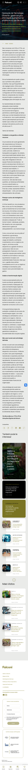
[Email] (20, 427)
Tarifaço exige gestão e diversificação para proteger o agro (17, 526)
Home (6, 43)
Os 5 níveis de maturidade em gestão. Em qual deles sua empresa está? (12, 508)
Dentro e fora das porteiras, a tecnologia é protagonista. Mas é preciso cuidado (12, 460)
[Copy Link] (24, 427)
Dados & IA (10, 448)
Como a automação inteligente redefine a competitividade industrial (17, 554)
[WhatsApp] (16, 427)
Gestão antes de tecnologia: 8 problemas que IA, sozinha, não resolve (17, 569)
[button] (18, 2)
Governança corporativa (12, 503)
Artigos (8, 474)
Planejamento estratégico (12, 484)
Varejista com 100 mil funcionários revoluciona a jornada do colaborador (17, 539)
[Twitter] (8, 427)
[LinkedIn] (4, 427)
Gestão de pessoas (17, 535)
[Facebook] (12, 427)
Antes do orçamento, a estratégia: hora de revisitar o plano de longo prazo (12, 489)
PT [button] (23, 2)
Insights (11, 43)
